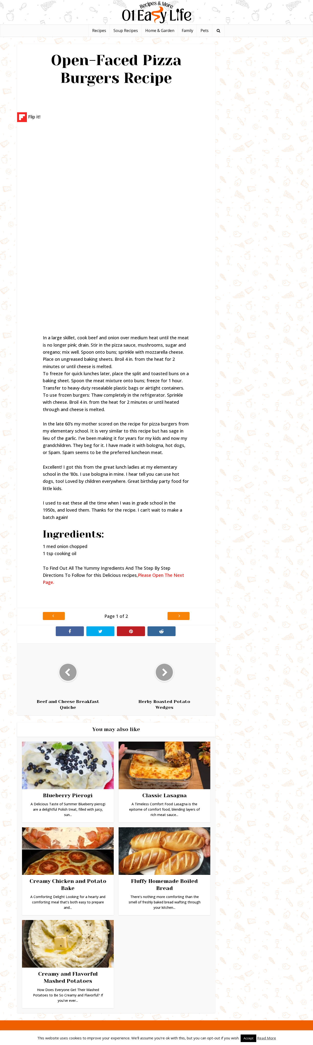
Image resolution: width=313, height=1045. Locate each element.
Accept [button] (248, 1038)
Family (187, 30)
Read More (266, 1037)
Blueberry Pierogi (68, 795)
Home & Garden (159, 30)
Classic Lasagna (164, 795)
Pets (205, 30)
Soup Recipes (125, 30)
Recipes (99, 30)
